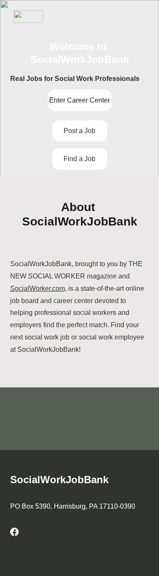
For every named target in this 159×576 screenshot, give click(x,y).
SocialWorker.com (37, 288)
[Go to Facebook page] (14, 532)
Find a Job (79, 158)
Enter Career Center (79, 100)
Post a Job (79, 130)
